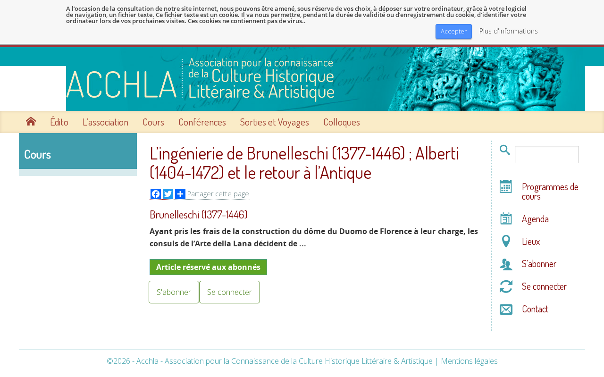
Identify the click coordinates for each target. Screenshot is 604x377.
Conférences (202, 122)
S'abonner (174, 292)
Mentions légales (469, 361)
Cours (153, 122)
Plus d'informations (508, 31)
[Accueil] (302, 79)
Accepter (454, 31)
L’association (105, 122)
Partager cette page (218, 193)
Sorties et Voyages (274, 122)
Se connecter (229, 292)
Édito (59, 122)
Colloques (341, 122)
